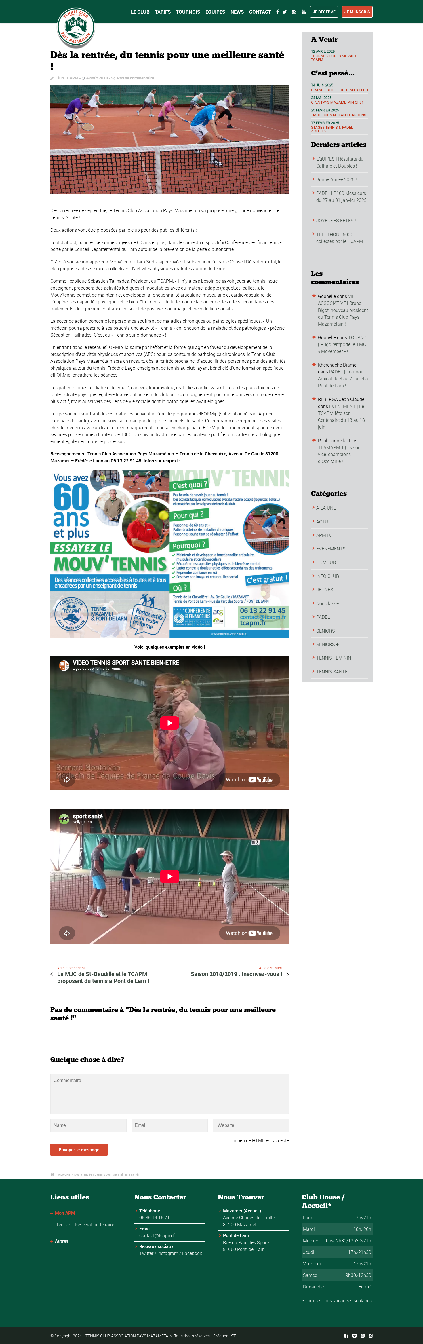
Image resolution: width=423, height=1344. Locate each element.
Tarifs (163, 11)
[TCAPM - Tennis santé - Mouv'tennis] (169, 140)
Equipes (215, 11)
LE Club (140, 11)
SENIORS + (327, 644)
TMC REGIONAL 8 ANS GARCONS (338, 115)
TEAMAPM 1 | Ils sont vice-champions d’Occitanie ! (340, 454)
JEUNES (324, 589)
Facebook (192, 1253)
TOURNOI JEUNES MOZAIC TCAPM (333, 58)
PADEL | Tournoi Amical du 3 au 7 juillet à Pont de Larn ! (343, 379)
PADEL (323, 617)
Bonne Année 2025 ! (336, 179)
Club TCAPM (67, 78)
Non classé (327, 603)
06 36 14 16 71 (154, 1217)
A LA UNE (326, 508)
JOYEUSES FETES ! (336, 220)
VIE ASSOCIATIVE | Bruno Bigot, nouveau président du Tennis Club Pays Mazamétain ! (343, 310)
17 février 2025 (325, 122)
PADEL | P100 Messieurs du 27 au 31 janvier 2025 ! (341, 200)
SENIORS (325, 631)
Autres (61, 1241)
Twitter (146, 1253)
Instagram (167, 1253)
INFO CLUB (327, 576)
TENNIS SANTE (332, 672)
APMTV (324, 535)
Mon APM (65, 1213)
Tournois (188, 11)
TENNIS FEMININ (333, 658)
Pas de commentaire (135, 78)
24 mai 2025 (321, 97)
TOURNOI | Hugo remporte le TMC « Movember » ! (343, 344)
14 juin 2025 (322, 85)
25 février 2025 (325, 110)
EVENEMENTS (331, 549)
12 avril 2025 (323, 51)
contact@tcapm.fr (157, 1235)
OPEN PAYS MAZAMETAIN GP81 (337, 102)
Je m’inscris (357, 11)
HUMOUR (326, 562)
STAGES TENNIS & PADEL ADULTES (332, 129)
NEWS (237, 11)
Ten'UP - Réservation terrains (85, 1224)
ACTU (322, 522)
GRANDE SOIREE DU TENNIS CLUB (339, 90)
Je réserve (324, 11)
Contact (260, 11)
